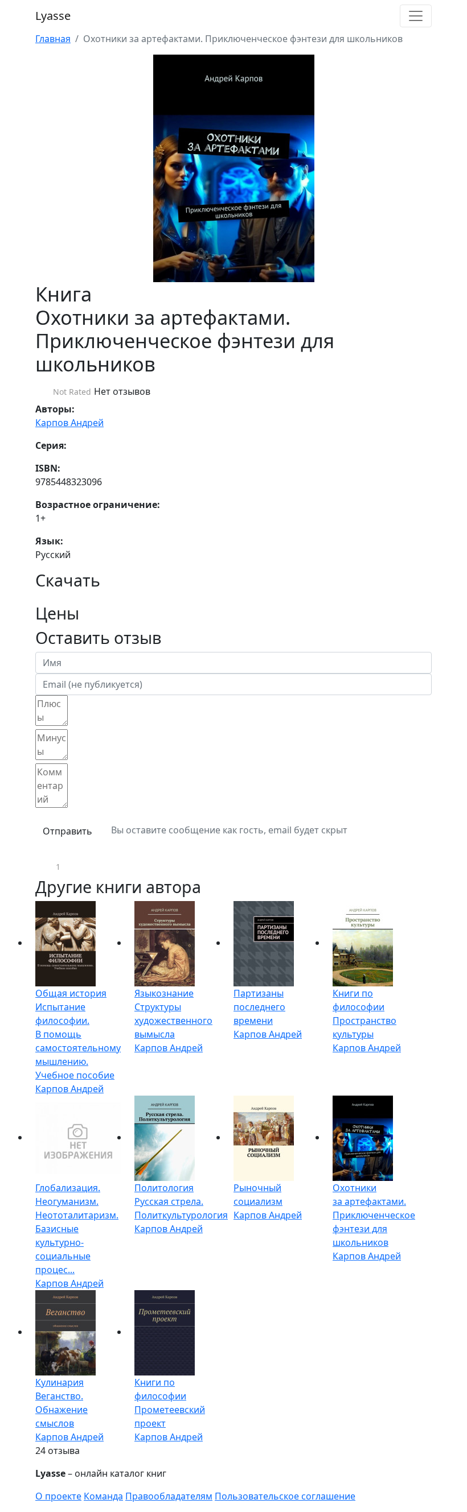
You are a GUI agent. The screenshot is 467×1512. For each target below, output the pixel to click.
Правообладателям (168, 1496)
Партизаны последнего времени (259, 1007)
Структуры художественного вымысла (173, 1020)
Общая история (70, 993)
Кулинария (59, 1382)
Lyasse (53, 15)
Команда (103, 1496)
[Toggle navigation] (416, 16)
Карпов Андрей (69, 422)
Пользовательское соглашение (285, 1496)
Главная (53, 38)
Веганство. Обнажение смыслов (61, 1410)
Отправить (67, 831)
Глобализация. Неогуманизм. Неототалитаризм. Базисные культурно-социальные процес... (76, 1228)
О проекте (58, 1496)
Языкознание (164, 993)
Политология (164, 1187)
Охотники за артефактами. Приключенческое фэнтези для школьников (374, 1215)
